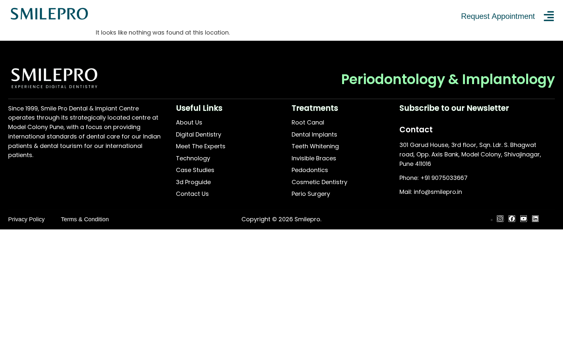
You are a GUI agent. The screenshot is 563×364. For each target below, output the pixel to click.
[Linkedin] (535, 218)
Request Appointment (498, 16)
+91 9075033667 (444, 178)
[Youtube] (523, 218)
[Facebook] (512, 218)
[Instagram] (500, 218)
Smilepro (307, 219)
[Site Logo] (49, 20)
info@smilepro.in (438, 192)
